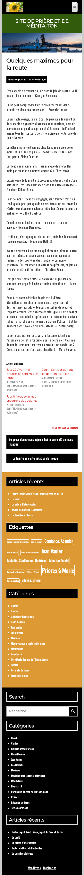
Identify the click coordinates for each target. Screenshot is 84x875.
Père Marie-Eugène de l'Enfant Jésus (29, 659)
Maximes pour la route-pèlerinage (27, 79)
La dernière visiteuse (22, 515)
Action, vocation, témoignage (18, 541)
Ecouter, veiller (12, 552)
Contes (14, 611)
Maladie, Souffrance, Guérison (26, 560)
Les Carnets (17, 632)
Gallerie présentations (22, 616)
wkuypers (74, 427)
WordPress (34, 868)
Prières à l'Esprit (33, 571)
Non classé (16, 654)
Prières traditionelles (15, 571)
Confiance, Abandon (59, 541)
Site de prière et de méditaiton (42, 23)
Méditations (17, 649)
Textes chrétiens (19, 675)
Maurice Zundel (59, 560)
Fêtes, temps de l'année (29, 552)
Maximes (15, 638)
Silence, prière (31, 580)
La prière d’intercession (24, 504)
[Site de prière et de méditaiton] (15, 7)
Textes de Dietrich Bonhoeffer (27, 510)
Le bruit (16, 499)
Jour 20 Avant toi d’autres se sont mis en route (22, 374)
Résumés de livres (20, 670)
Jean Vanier (52, 551)
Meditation (49, 868)
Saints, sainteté (13, 580)
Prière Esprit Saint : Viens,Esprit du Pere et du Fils (37, 494)
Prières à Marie (58, 570)
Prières (14, 665)
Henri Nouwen (18, 622)
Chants (14, 606)
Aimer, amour (36, 541)
